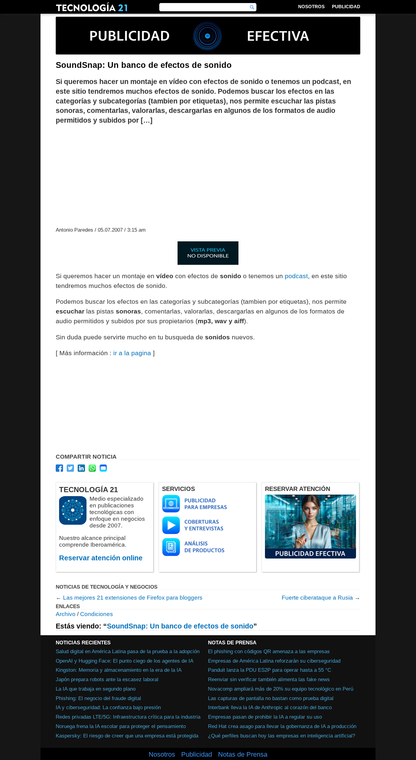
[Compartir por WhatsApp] (92, 468)
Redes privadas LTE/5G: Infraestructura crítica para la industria (128, 717)
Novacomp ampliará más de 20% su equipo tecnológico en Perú (280, 689)
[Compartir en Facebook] (59, 468)
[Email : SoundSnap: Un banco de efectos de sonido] (103, 468)
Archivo (66, 614)
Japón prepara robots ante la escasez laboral (107, 679)
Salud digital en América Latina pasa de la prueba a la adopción (127, 651)
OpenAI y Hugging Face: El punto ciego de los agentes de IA (124, 661)
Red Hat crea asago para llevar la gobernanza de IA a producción (282, 726)
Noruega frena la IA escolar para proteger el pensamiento (121, 726)
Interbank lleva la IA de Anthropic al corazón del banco (270, 707)
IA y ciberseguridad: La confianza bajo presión (108, 707)
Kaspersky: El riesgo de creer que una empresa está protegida (127, 736)
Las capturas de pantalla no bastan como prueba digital (270, 698)
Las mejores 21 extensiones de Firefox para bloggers (133, 597)
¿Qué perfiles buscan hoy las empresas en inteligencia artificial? (281, 736)
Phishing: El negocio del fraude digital (98, 698)
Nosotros (311, 6)
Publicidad (346, 6)
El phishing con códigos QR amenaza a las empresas (269, 651)
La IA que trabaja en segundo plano (96, 689)
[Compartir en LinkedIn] (81, 468)
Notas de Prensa (242, 754)
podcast (296, 275)
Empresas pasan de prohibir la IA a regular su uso (265, 717)
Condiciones (96, 614)
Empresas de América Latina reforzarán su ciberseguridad (274, 661)
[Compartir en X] (70, 468)
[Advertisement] (208, 175)
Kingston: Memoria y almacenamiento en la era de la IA (119, 670)
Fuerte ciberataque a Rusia (317, 597)
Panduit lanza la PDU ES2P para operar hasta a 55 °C (269, 670)
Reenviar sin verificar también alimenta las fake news (269, 679)
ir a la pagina (132, 352)
